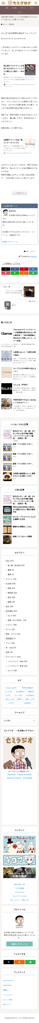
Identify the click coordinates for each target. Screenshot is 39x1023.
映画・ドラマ (13, 634)
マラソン (23, 8)
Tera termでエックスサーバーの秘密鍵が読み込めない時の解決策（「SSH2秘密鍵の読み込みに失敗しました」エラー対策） (24, 335)
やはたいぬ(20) (11, 688)
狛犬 (9, 606)
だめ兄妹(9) (30, 695)
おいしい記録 (7, 999)
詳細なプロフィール (10, 242)
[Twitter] (5, 269)
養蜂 (11, 574)
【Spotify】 (11, 774)
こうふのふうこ (8, 995)
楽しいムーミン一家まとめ (19, 900)
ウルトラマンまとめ (19, 896)
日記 (7, 8)
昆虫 (11, 597)
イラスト (11, 625)
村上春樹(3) (20, 691)
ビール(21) (8, 691)
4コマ (32, 8)
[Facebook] (15, 269)
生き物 (14, 8)
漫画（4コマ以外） (17, 620)
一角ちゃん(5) (9, 699)
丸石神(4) (27, 703)
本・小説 (11, 648)
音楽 (9, 652)
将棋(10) (31, 691)
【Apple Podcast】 (24, 774)
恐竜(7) (19, 699)
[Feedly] (33, 273)
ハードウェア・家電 (17, 666)
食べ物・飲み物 (16, 565)
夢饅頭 (5, 990)
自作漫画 (11, 611)
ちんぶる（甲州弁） (21, 385)
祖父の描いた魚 (19, 884)
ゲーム (19, 12)
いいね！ (19, 193)
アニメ (10, 643)
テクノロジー (13, 657)
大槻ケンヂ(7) (30, 699)
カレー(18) (18, 695)
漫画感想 (10, 638)
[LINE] (15, 273)
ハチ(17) (11, 703)
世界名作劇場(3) (27, 688)
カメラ (12, 670)
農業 (11, 570)
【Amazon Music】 (14, 778)
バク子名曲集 (19, 888)
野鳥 (11, 588)
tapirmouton (7, 985)
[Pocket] (5, 273)
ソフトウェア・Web (17, 661)
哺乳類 (12, 593)
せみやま (33, 256)
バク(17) (8, 695)
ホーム (5, 24)
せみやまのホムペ (9, 980)
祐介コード (7, 1004)
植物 (11, 602)
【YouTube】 (27, 778)
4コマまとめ (19, 892)
